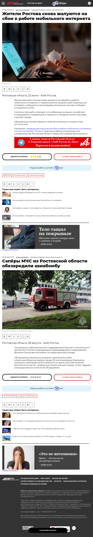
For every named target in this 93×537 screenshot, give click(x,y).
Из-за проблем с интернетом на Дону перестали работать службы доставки (41, 216)
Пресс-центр (45, 478)
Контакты (57, 481)
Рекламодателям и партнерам (75, 481)
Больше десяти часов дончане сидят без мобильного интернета (37, 200)
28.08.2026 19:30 (8, 257)
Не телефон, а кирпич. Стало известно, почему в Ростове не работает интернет (43, 208)
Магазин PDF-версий (59, 478)
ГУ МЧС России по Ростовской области (17, 331)
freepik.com (6, 83)
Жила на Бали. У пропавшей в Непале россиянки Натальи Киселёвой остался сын (44, 421)
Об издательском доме (30, 478)
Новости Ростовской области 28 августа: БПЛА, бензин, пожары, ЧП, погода (42, 436)
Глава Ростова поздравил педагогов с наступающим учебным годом (39, 429)
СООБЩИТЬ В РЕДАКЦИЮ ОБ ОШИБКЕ (34, 484)
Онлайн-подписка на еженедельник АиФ (36, 481)
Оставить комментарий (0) (72, 156)
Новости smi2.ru (10, 250)
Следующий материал (47, 530)
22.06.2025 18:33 (8, 10)
